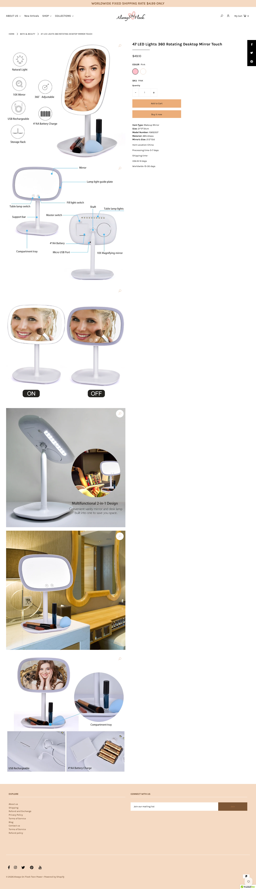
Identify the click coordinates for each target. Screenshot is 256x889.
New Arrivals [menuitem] (31, 15)
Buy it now (156, 114)
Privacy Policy (16, 815)
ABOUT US (12, 15)
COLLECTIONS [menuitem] (63, 15)
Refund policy (16, 833)
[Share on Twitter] (251, 53)
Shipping (13, 807)
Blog (11, 822)
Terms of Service (17, 818)
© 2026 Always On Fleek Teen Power (24, 876)
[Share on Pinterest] (251, 61)
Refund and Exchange (20, 811)
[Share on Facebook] (251, 44)
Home (11, 34)
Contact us (14, 825)
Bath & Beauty (27, 34)
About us (13, 804)
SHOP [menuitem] (45, 15)
